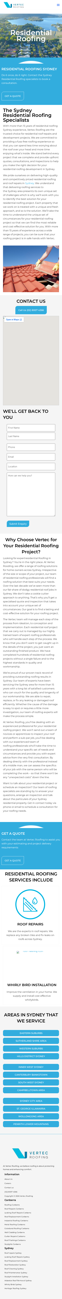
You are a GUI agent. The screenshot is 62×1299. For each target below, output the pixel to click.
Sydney (29, 183)
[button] (58, 5)
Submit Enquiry (18, 523)
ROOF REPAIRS (30, 924)
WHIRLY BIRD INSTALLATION (31, 985)
